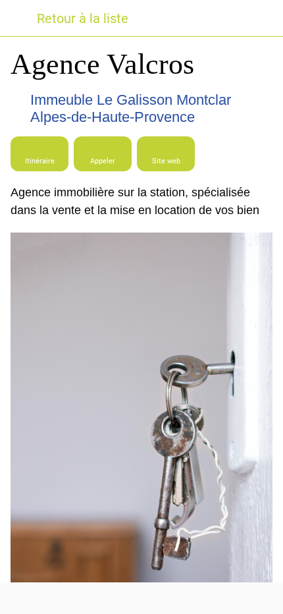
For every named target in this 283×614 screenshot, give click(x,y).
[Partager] (141, 598)
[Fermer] (18, 18)
